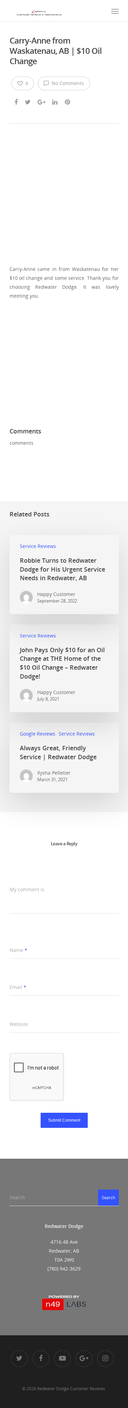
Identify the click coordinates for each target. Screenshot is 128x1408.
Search (108, 1198)
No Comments (67, 83)
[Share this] (16, 100)
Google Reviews (37, 733)
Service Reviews (38, 546)
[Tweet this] (28, 100)
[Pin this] (68, 100)
